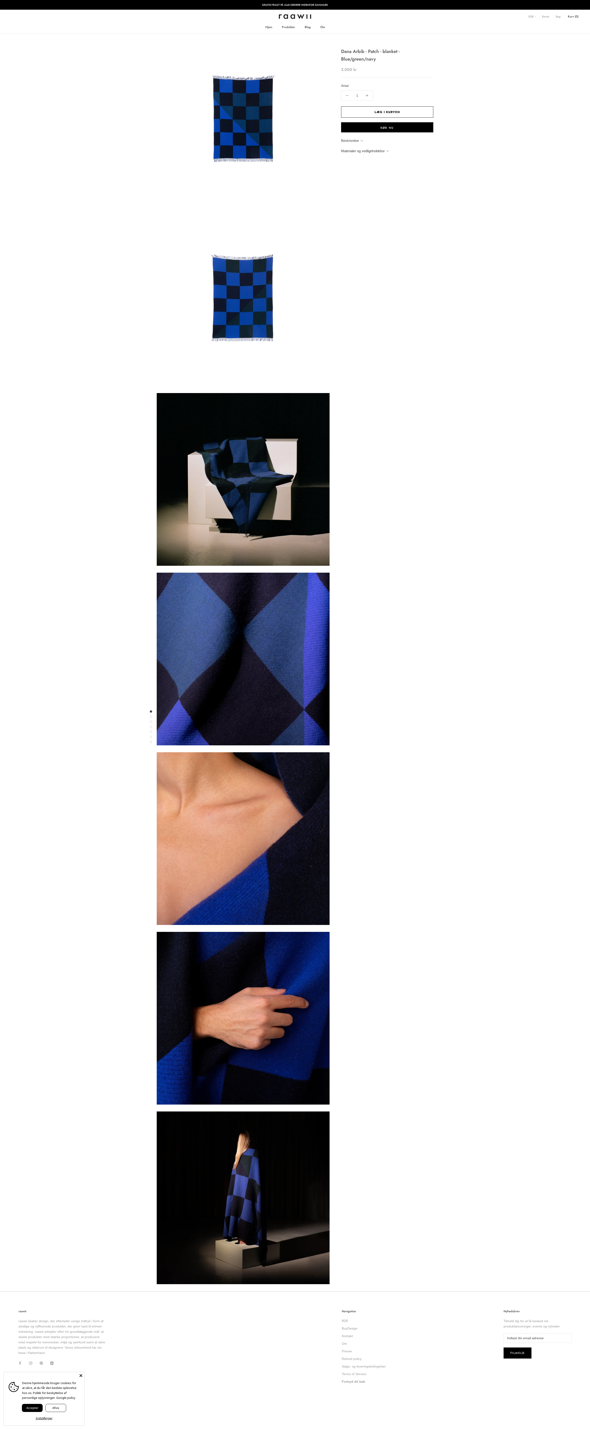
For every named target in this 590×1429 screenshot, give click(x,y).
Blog (308, 27)
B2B (345, 1321)
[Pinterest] (41, 1362)
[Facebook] (20, 1362)
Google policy (65, 1398)
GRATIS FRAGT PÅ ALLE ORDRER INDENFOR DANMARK (295, 5)
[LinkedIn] (51, 1362)
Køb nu (387, 128)
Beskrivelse (350, 141)
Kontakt (347, 1336)
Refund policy (352, 1359)
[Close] (81, 1375)
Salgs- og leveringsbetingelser (364, 1366)
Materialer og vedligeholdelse (363, 151)
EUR (531, 17)
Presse (347, 1351)
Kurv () (573, 16)
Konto (545, 17)
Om (322, 27)
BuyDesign (349, 1328)
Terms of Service (354, 1374)
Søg (558, 17)
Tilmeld (517, 1353)
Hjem (268, 27)
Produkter (288, 27)
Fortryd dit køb (353, 1381)
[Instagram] (30, 1362)
